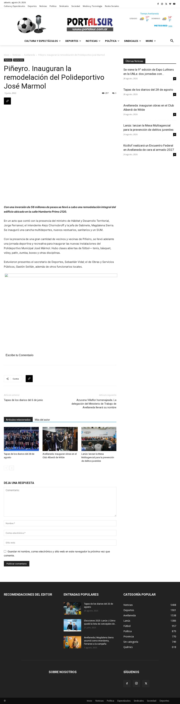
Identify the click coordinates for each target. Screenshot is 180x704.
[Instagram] (162, 4)
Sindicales (139, 700)
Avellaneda (29, 54)
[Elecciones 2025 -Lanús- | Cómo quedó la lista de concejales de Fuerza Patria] (72, 625)
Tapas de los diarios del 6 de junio (23, 400)
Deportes (164, 700)
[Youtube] (174, 4)
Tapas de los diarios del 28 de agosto (148, 89)
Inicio (6, 54)
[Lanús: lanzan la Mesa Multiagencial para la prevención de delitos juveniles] (98, 439)
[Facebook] (158, 4)
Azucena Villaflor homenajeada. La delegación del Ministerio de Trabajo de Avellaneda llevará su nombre (94, 403)
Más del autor (42, 419)
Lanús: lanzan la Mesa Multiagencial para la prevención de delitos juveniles (97, 457)
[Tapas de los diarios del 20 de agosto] (72, 608)
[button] (172, 41)
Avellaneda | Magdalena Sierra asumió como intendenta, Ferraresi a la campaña (99, 640)
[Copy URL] (7, 101)
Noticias (16, 54)
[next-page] (11, 468)
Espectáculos (123, 700)
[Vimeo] (170, 4)
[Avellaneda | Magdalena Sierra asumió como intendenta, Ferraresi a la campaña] (72, 642)
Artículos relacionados (18, 419)
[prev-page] (6, 468)
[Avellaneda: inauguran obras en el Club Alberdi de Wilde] (60, 439)
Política (110, 700)
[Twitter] (166, 4)
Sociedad (151, 700)
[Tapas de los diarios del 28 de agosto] (21, 439)
